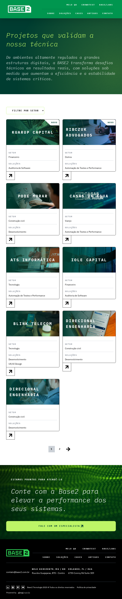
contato (107, 13)
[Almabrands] (18, 592)
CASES (79, 13)
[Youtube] (23, 587)
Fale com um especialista (59, 526)
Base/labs (106, 5)
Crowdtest (88, 5)
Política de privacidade (86, 587)
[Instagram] (12, 587)
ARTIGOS (92, 13)
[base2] (19, 9)
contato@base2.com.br (17, 572)
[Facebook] (18, 587)
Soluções (65, 13)
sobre (51, 13)
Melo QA (72, 5)
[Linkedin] (7, 587)
